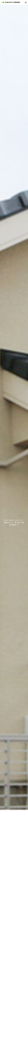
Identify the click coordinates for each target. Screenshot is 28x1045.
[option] (14, 522)
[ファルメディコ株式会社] (11, 2)
